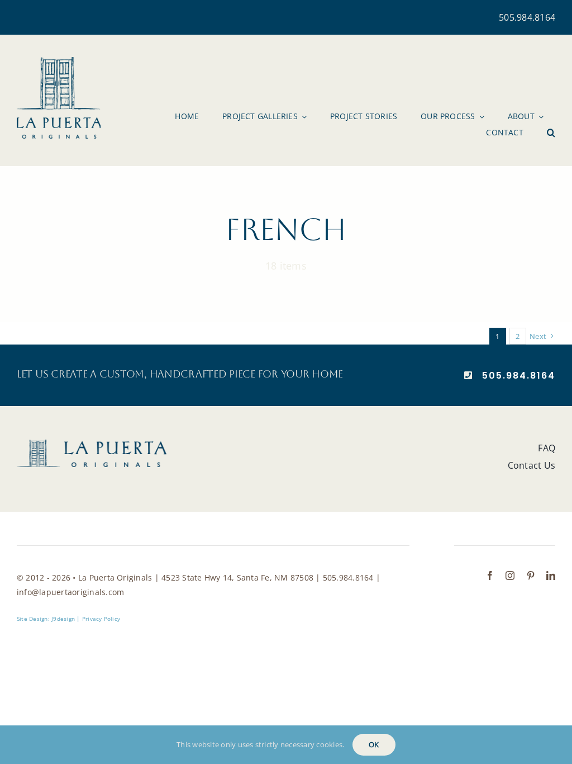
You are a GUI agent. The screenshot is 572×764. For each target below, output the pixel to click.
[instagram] (510, 575)
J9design (63, 618)
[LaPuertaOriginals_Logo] (59, 61)
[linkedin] (550, 575)
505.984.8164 (527, 17)
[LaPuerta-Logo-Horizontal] (91, 444)
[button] (551, 132)
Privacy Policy (101, 618)
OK (374, 744)
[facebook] (489, 575)
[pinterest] (530, 575)
